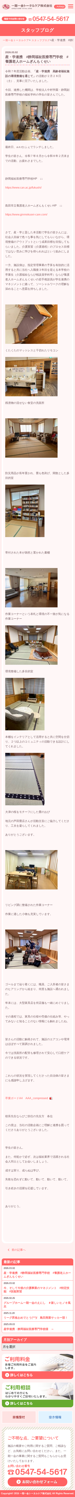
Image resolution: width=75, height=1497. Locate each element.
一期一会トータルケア (16, 40)
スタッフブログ (41, 40)
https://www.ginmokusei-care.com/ (26, 214)
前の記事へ (19, 1249)
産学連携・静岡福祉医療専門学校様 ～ (30, 1329)
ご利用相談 (60, 6)
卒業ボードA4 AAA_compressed (26, 1098)
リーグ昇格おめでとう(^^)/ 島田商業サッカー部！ (36, 1317)
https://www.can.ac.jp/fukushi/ (23, 187)
